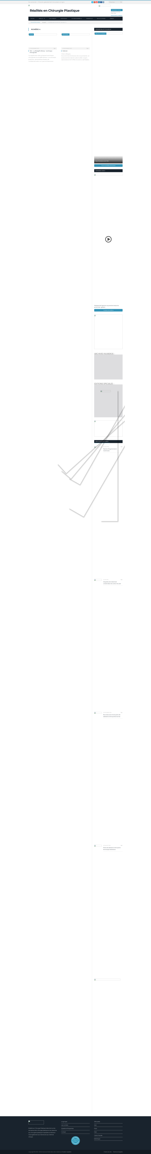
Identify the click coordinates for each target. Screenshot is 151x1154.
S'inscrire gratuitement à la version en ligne (51, 2)
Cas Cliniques (52, 18)
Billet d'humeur (100, 33)
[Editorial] (75, 40)
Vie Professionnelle (76, 18)
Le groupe (64, 1121)
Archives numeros (103, 354)
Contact (112, 18)
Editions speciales (103, 384)
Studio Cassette (66, 1152)
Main (95, 1132)
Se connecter (32, 2)
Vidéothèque (63, 18)
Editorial (66, 34)
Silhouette (97, 1121)
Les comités (64, 1125)
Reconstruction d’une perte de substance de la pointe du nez (111, 715)
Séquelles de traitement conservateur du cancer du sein (112, 582)
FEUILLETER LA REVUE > (117, 15)
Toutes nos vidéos (108, 310)
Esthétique (97, 1139)
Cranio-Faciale (98, 1135)
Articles (41, 18)
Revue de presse (101, 18)
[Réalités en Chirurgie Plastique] (53, 10)
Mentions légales (118, 1152)
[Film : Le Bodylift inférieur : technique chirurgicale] (42, 40)
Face (95, 1128)
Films (31, 34)
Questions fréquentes (67, 1128)
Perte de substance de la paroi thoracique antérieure (112, 848)
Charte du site (108, 1152)
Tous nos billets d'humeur (108, 165)
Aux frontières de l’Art (102, 161)
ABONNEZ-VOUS (116, 10)
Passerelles (89, 18)
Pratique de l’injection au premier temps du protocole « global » (106, 306)
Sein (95, 1125)
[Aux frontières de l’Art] (108, 98)
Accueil (33, 18)
